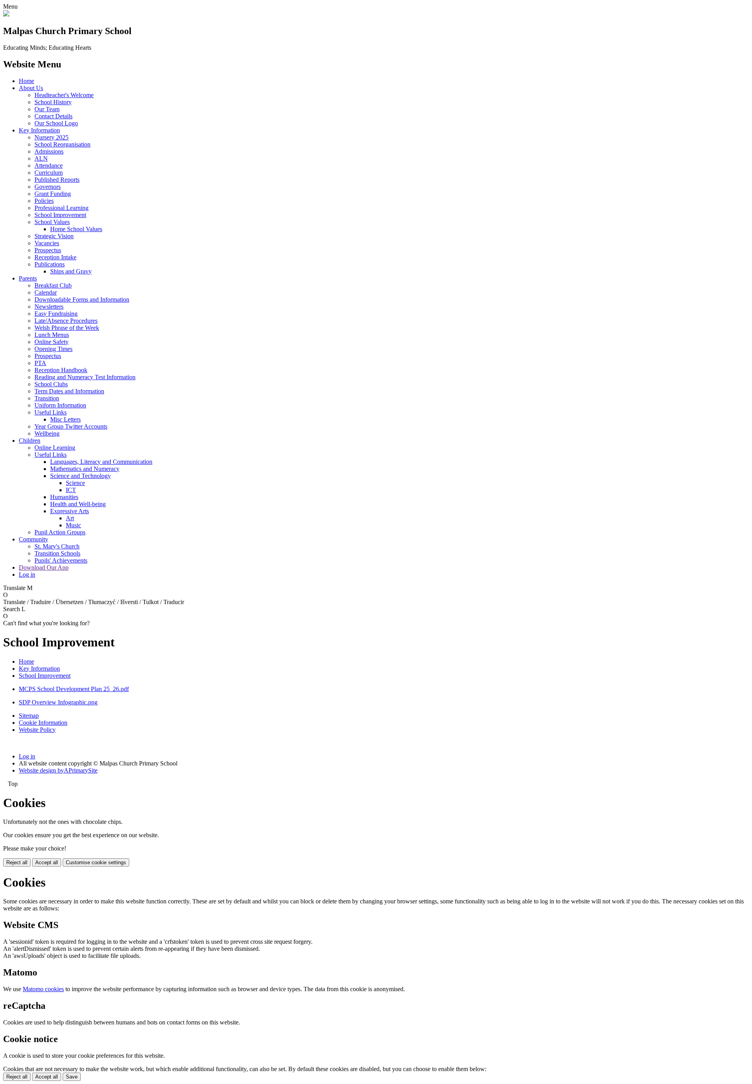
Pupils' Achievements (60, 560)
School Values (52, 222)
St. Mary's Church (57, 546)
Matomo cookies (43, 989)
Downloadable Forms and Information (81, 299)
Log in (27, 574)
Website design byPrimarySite (58, 770)
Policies (44, 200)
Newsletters (48, 306)
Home (26, 81)
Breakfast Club (53, 285)
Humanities (64, 497)
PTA (40, 363)
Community (33, 539)
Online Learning (54, 447)
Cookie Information (43, 722)
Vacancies (46, 243)
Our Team (47, 109)
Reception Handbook (60, 370)
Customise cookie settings (96, 862)
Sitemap (29, 715)
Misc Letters (65, 419)
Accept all (46, 862)
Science (75, 483)
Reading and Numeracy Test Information (85, 377)
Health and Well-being (78, 504)
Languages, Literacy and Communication (101, 461)
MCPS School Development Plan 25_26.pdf (74, 689)
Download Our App (44, 567)
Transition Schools (57, 553)
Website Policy (37, 729)
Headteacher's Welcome (64, 95)
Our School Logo (56, 123)
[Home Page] (6, 14)
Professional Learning (61, 207)
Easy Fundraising (56, 313)
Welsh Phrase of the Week (66, 327)
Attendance (48, 165)
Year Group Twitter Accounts (70, 426)
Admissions (48, 151)
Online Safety (51, 341)
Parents (28, 278)
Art (70, 518)
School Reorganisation (62, 144)
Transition (46, 398)
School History (53, 102)
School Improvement (60, 215)
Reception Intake (55, 257)
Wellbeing (47, 433)
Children (29, 440)
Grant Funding (52, 193)
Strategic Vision (54, 236)
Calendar (45, 292)
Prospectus (47, 250)
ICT (71, 490)
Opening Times (53, 349)
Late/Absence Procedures (66, 320)
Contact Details (53, 116)
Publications (49, 264)
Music (73, 525)
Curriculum (48, 172)
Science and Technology (80, 475)
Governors (47, 186)
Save (72, 1077)
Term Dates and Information (69, 391)
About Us (31, 88)
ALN (41, 158)
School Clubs (51, 384)
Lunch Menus (51, 334)
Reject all (16, 862)
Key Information (39, 130)
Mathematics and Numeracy (84, 468)
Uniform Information (60, 405)
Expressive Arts (69, 511)
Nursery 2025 (51, 137)
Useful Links (50, 412)
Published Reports (57, 179)
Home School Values (76, 229)
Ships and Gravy (71, 271)
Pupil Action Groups (59, 532)
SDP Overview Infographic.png (58, 702)
